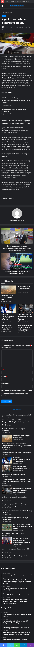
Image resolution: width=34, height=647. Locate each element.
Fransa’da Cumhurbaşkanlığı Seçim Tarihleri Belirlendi (7, 317)
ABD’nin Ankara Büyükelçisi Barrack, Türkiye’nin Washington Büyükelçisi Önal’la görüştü (15, 100)
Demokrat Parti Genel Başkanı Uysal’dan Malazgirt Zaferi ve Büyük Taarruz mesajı (21, 541)
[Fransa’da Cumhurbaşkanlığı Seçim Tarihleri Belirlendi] (8, 308)
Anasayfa (6, 12)
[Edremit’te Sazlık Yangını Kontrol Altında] (8, 290)
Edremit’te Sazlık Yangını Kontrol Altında (7, 297)
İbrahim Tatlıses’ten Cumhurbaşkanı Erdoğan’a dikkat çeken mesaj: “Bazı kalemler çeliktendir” (17, 446)
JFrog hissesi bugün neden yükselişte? (14, 474)
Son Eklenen (17, 409)
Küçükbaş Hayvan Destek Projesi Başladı (15, 556)
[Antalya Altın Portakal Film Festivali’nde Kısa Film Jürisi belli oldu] (7, 527)
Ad (2, 369)
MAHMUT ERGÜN (8, 27)
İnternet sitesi (5, 383)
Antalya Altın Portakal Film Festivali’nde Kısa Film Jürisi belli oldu (22, 526)
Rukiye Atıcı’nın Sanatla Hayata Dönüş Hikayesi (6, 327)
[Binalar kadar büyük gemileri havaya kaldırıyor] (7, 468)
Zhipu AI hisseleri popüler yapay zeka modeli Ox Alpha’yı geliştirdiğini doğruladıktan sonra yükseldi (17, 481)
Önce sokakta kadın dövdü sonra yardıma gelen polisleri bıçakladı (25, 317)
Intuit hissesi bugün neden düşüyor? (14, 533)
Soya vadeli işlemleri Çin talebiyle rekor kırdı (16, 415)
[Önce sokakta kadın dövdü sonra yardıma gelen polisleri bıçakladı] (25, 308)
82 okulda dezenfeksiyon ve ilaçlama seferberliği (18, 1)
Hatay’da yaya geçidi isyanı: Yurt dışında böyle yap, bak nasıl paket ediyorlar (25, 328)
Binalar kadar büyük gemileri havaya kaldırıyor (22, 467)
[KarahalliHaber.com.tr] (17, 6)
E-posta (4, 376)
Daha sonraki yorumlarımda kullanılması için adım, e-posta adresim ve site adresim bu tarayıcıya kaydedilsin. (16, 393)
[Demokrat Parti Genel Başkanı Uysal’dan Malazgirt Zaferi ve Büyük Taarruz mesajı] (7, 540)
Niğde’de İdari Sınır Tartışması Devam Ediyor (24, 288)
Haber (11, 12)
